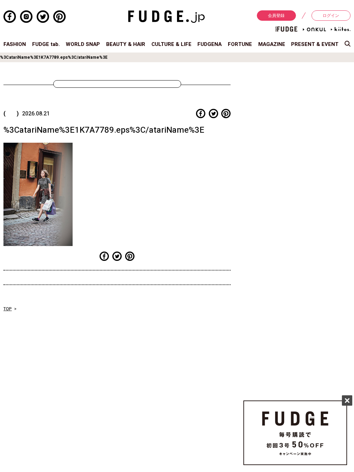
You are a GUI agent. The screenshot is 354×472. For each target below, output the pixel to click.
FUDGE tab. (46, 44)
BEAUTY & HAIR (125, 44)
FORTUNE (240, 44)
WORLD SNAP (83, 44)
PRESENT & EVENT (314, 44)
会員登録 (276, 15)
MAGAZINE (271, 44)
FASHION (14, 44)
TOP (7, 309)
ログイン (331, 15)
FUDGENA (209, 44)
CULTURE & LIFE (171, 44)
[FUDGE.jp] (166, 16)
